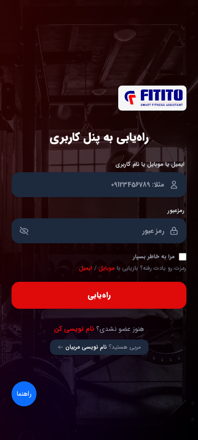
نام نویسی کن (74, 329)
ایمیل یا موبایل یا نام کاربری (150, 164)
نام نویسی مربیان (86, 347)
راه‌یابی (99, 295)
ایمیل (85, 268)
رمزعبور (176, 210)
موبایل (107, 268)
